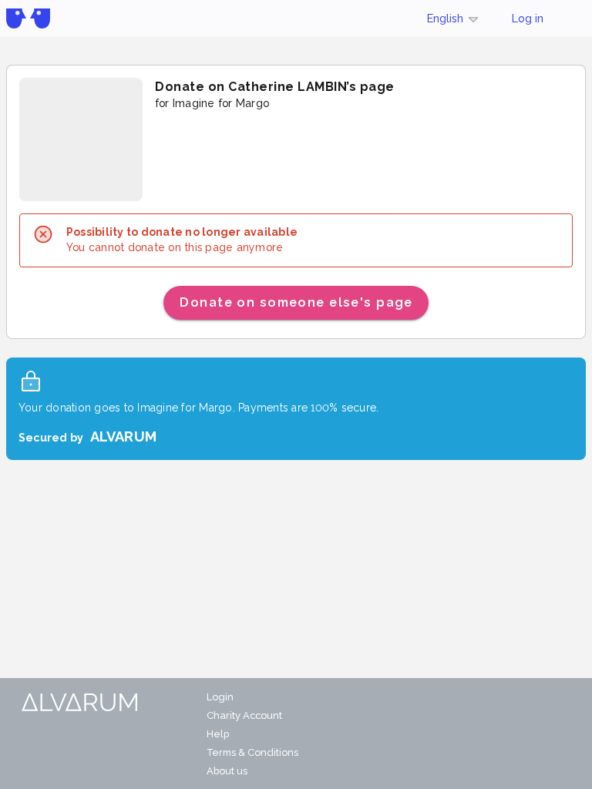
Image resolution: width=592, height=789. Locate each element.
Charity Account (244, 715)
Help (218, 734)
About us (227, 771)
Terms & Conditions (252, 752)
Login (220, 697)
